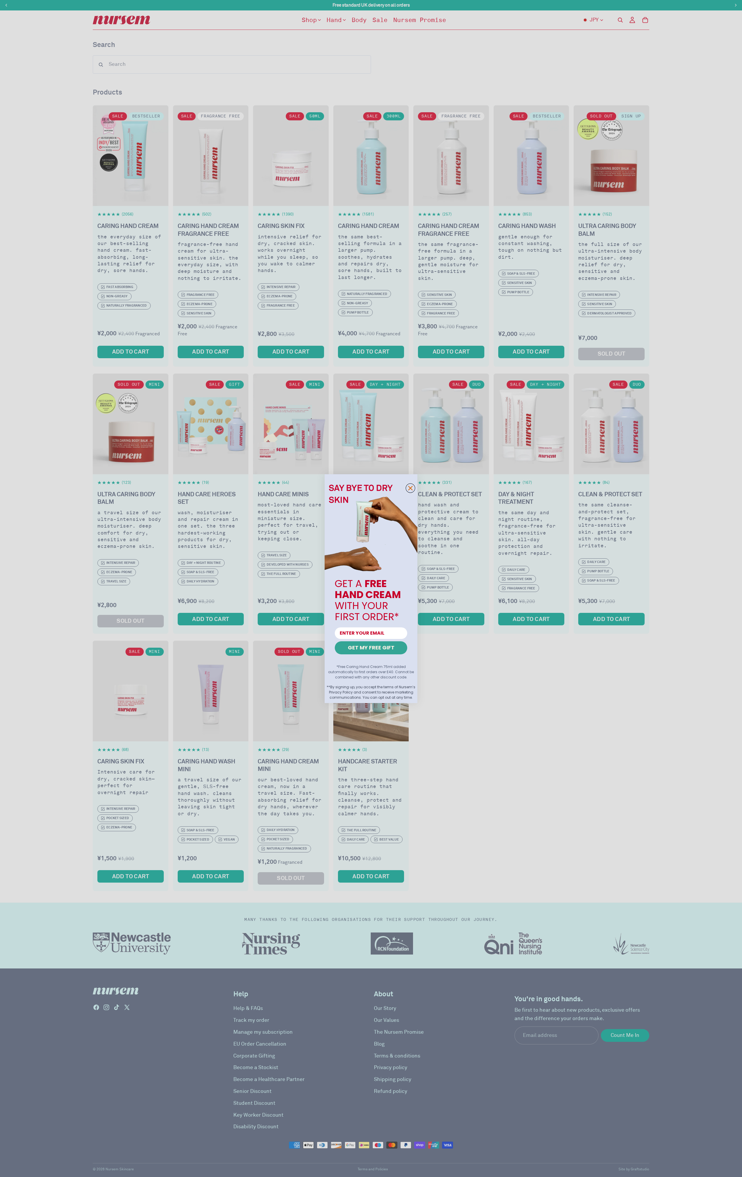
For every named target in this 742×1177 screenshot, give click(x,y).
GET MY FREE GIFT (371, 647)
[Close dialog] (410, 488)
